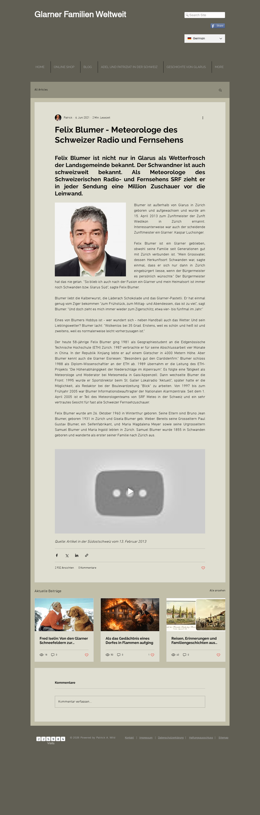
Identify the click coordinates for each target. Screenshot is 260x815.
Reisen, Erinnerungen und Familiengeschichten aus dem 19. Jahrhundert (194, 640)
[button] (220, 90)
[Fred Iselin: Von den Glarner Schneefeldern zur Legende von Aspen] (64, 614)
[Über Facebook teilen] (57, 555)
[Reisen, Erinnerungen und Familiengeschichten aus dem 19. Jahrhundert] (196, 614)
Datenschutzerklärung (171, 737)
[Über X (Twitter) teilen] (67, 555)
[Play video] (130, 491)
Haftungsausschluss (201, 737)
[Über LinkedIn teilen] (77, 555)
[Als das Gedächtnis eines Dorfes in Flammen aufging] (130, 614)
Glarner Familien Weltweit (80, 14)
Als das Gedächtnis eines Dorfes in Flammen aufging (129, 640)
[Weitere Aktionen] (202, 117)
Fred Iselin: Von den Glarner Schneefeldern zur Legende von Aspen (64, 640)
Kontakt (129, 737)
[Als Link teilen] (87, 555)
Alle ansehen (217, 590)
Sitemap (223, 737)
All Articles (41, 90)
